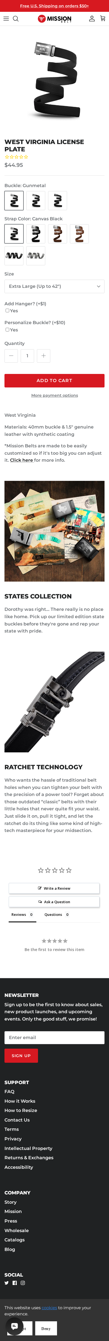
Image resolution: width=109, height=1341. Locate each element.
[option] (54, 81)
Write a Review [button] (57, 888)
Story (10, 1202)
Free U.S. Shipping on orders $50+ (54, 5)
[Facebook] (15, 1283)
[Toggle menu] (6, 18)
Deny (46, 1329)
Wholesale (16, 1230)
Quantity (14, 343)
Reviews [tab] (18, 914)
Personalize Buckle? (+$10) (34, 322)
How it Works (19, 1101)
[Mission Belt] (54, 19)
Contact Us (17, 1120)
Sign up (21, 1055)
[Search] (18, 18)
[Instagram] (23, 1283)
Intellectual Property (28, 1148)
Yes (14, 310)
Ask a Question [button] (57, 901)
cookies (49, 1307)
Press (10, 1221)
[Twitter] (6, 1283)
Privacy (13, 1139)
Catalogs (14, 1240)
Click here (22, 460)
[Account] (90, 18)
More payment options (54, 395)
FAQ (9, 1091)
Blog (9, 1249)
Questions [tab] (53, 914)
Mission (13, 1211)
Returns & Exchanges (28, 1157)
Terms (11, 1129)
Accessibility (18, 1167)
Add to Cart (54, 380)
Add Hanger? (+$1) (25, 303)
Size (9, 274)
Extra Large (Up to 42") (35, 286)
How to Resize (20, 1110)
